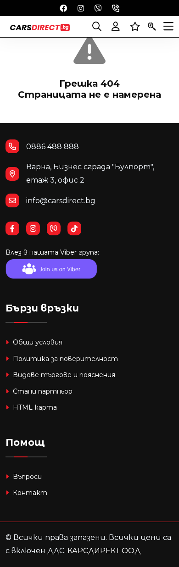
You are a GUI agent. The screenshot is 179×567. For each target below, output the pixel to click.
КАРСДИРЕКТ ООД (103, 550)
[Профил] (116, 26)
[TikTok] (77, 229)
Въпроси (26, 476)
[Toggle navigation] (168, 27)
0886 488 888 (52, 146)
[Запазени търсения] (152, 26)
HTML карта (34, 407)
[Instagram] (81, 8)
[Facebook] (63, 8)
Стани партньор (42, 391)
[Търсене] (97, 26)
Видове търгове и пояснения (63, 375)
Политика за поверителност (64, 359)
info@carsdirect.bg (60, 200)
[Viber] (98, 8)
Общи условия (36, 342)
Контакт (29, 493)
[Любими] (135, 26)
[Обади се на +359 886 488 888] (115, 8)
